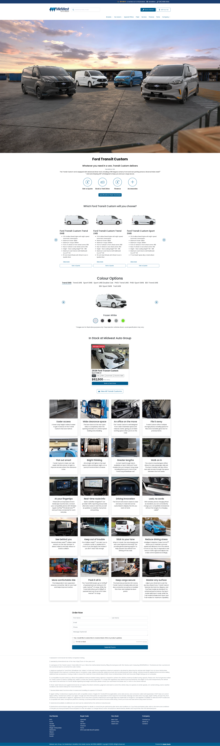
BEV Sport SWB (105, 286)
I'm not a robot (81, 642)
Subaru (51, 734)
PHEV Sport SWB (137, 283)
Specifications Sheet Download (110, 195)
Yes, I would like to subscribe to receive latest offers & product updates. (98, 638)
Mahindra (52, 730)
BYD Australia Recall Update (89, 730)
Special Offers (129, 17)
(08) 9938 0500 (164, 2)
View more (66, 262)
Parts (158, 17)
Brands (108, 17)
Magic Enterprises (55, 728)
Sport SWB (87, 283)
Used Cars (114, 724)
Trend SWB (66, 283)
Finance (151, 17)
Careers (145, 724)
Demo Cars (115, 722)
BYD (50, 720)
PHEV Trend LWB (122, 283)
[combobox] (85, 10)
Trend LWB (77, 283)
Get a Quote (76, 266)
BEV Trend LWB (151, 283)
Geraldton (151, 2)
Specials (83, 720)
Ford (51, 722)
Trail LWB (117, 286)
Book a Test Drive (110, 383)
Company (165, 17)
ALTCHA (145, 641)
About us (145, 722)
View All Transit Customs (111, 391)
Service (144, 17)
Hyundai (52, 726)
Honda (51, 724)
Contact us (146, 720)
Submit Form (110, 647)
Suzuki (51, 736)
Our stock (117, 17)
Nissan (51, 732)
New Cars (114, 720)
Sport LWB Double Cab (103, 283)
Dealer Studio (167, 744)
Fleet (137, 17)
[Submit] (73, 10)
